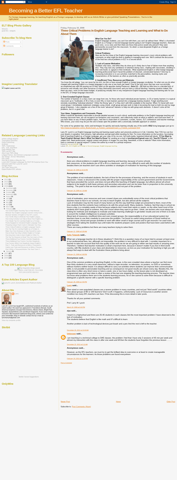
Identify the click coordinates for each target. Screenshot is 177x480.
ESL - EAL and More (9, 148)
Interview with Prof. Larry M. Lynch (14, 164)
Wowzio (5, 29)
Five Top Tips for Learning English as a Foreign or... (23, 229)
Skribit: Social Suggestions (29, 377)
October (9, 192)
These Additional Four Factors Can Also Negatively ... (23, 239)
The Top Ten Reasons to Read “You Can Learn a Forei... (24, 237)
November (9, 190)
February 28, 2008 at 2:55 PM (77, 282)
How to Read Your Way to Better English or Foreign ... (23, 233)
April (7, 204)
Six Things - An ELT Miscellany (13, 157)
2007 (6, 253)
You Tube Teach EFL (9, 167)
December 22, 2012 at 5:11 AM (77, 344)
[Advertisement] (81, 381)
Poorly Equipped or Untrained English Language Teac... (24, 223)
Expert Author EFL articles (11, 169)
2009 (6, 184)
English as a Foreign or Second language (85, 146)
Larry (69, 285)
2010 (6, 182)
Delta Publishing (8, 142)
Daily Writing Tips (8, 149)
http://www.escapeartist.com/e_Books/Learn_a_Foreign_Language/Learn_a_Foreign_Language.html (100, 128)
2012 (6, 179)
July (7, 198)
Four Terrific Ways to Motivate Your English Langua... (23, 217)
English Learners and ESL (12, 88)
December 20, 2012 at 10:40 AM (77, 330)
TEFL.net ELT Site (8, 151)
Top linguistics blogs (29, 272)
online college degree (10, 139)
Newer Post (65, 402)
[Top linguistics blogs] (28, 268)
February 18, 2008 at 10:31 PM (77, 170)
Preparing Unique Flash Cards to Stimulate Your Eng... (24, 225)
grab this (5, 31)
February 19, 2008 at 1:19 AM (77, 190)
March (8, 206)
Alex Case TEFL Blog (10, 153)
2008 (6, 186)
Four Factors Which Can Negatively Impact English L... (24, 243)
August (8, 196)
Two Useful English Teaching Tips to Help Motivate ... (23, 211)
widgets (12, 31)
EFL (67, 146)
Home (118, 402)
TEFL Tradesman (8, 146)
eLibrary (5, 144)
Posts (7, 42)
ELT (70, 146)
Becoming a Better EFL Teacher (45, 11)
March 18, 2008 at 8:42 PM (76, 307)
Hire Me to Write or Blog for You (13, 160)
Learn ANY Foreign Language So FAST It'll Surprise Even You (25, 162)
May (7, 202)
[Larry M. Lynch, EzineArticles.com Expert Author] (22, 283)
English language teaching (108, 146)
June (8, 200)
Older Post (171, 402)
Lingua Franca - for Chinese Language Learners (20, 155)
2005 (6, 258)
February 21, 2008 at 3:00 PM (77, 254)
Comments (9, 46)
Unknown (71, 334)
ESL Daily (5, 158)
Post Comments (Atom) (81, 407)
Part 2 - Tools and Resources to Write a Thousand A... (24, 245)
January (9, 251)
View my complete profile (11, 320)
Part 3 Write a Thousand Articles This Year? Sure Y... (23, 249)
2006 (6, 255)
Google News (7, 166)
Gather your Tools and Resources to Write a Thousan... (24, 247)
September (10, 194)
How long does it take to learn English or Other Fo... (23, 235)
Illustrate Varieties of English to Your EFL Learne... (22, 215)
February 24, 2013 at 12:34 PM (77, 358)
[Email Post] (80, 144)
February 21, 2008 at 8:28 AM (77, 231)
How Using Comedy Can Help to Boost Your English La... (25, 219)
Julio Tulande (73, 235)
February (9, 209)
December (9, 188)
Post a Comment (66, 363)
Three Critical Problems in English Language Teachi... (23, 227)
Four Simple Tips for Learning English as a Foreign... (23, 221)
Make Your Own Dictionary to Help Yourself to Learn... (24, 231)
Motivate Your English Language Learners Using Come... (24, 213)
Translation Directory (9, 140)
